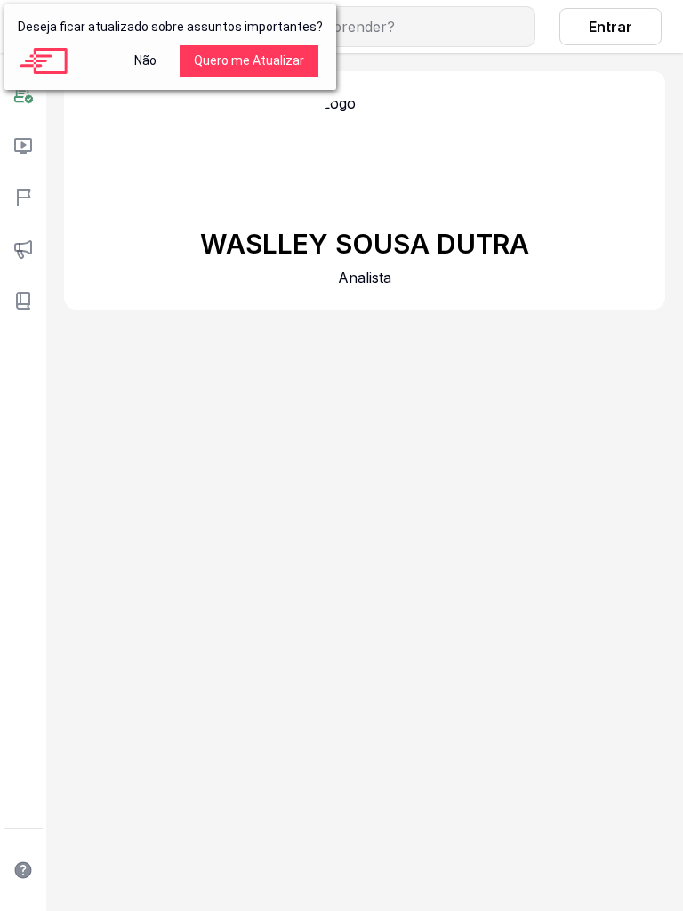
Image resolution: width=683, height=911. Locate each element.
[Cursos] (23, 145)
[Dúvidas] (23, 870)
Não (145, 60)
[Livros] (23, 300)
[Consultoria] (23, 94)
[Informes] (23, 249)
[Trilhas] (23, 197)
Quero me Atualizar (249, 60)
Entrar (610, 27)
